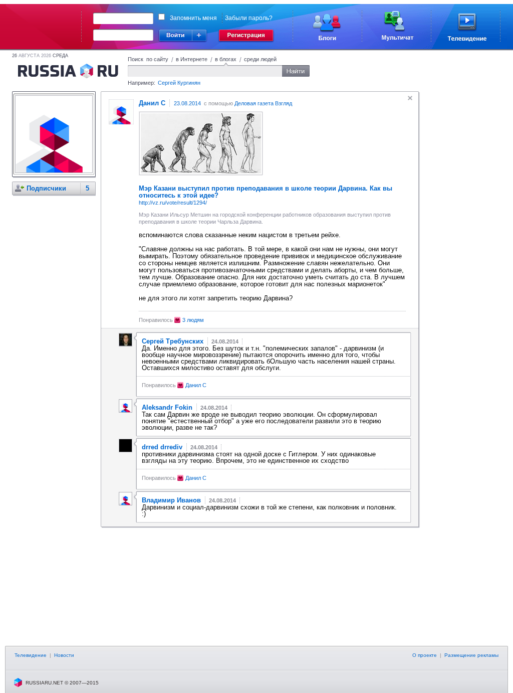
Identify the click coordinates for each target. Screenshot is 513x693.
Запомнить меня (193, 18)
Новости (64, 655)
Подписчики (46, 188)
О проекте (424, 655)
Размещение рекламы (471, 655)
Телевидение (31, 655)
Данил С (195, 385)
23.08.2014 (187, 103)
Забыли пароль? (249, 18)
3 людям (193, 320)
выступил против (206, 188)
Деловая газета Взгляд (263, 103)
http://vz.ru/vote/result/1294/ (173, 203)
